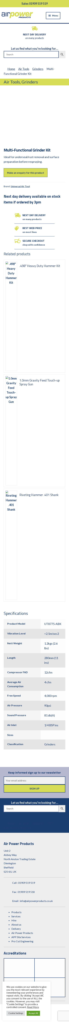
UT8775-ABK (52, 624)
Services (16, 916)
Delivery (16, 928)
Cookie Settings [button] (15, 1013)
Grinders (37, 69)
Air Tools (23, 69)
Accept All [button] (33, 1013)
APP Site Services (21, 937)
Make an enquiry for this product (25, 172)
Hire (13, 920)
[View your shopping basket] (65, 15)
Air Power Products (22, 932)
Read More (33, 1007)
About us (16, 924)
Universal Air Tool (20, 186)
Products (16, 912)
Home (11, 69)
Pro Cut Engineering (22, 941)
